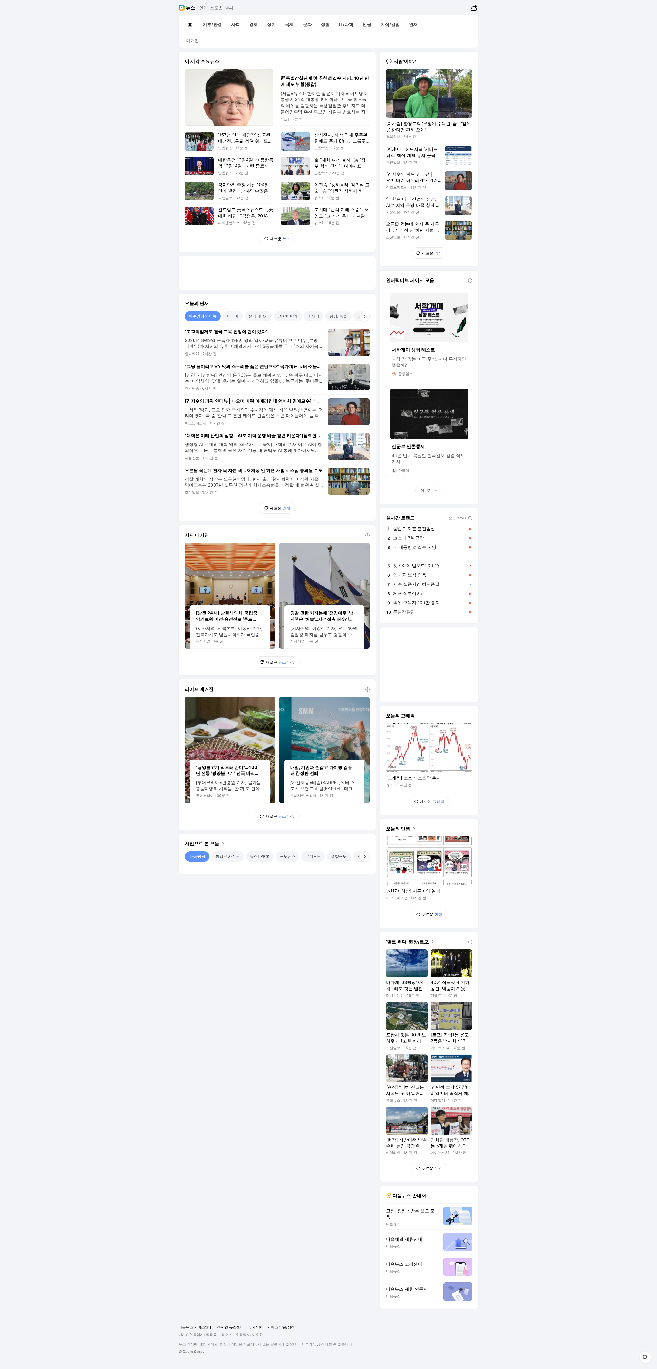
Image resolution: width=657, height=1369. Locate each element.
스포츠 (216, 7)
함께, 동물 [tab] (338, 316)
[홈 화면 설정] (645, 1357)
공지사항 (255, 1327)
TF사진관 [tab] (197, 856)
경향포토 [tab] (338, 856)
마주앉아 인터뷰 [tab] (203, 316)
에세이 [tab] (313, 316)
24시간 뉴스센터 (230, 1327)
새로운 (280, 238)
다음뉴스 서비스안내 (195, 1327)
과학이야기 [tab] (287, 316)
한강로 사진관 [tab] (228, 856)
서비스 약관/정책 (281, 1327)
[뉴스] (190, 7)
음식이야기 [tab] (258, 316)
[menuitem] (190, 24)
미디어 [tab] (232, 316)
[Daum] (182, 7)
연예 (203, 7)
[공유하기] (473, 7)
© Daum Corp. (191, 1351)
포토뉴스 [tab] (287, 856)
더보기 (426, 490)
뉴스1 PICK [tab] (259, 856)
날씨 (229, 7)
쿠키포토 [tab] (313, 856)
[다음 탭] (364, 316)
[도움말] (367, 535)
